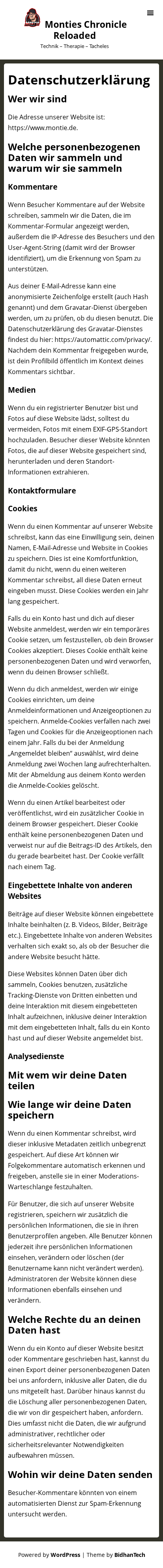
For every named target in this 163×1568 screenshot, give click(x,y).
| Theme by (113, 1554)
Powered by (49, 1554)
